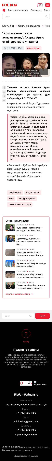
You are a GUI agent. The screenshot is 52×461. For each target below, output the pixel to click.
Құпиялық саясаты (26, 434)
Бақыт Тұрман (32, 192)
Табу (42, 316)
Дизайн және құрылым (26, 456)
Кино (11, 198)
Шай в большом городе (20, 204)
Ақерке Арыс (15, 192)
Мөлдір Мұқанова (26, 198)
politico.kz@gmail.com (26, 421)
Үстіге (26, 341)
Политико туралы (26, 349)
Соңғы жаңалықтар (18, 10)
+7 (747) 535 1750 (26, 412)
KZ (40, 5)
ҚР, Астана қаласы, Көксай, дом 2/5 (26, 404)
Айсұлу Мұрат (33, 48)
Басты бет (8, 25)
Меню (47, 5)
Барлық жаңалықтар (17, 294)
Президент (36, 10)
